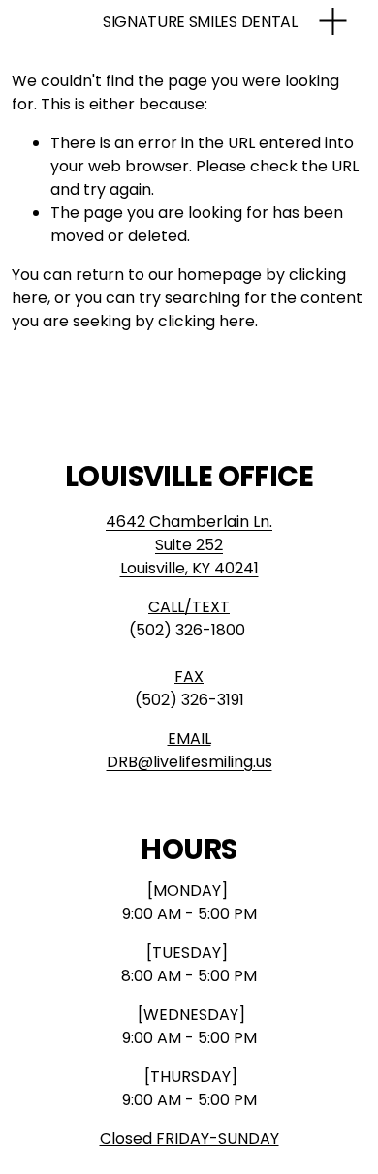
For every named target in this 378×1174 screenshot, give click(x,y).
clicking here (206, 321)
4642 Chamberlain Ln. (189, 521)
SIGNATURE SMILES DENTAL (200, 22)
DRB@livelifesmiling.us (189, 762)
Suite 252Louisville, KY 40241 (189, 556)
